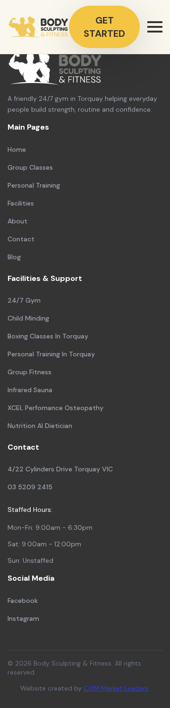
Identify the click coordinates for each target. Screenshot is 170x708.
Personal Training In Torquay (51, 354)
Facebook (23, 600)
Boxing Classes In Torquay (48, 336)
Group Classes (30, 167)
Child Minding (28, 318)
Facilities (21, 203)
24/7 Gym (24, 300)
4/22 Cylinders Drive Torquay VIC (60, 469)
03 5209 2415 (30, 487)
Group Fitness (29, 372)
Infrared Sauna (30, 390)
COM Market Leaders (116, 688)
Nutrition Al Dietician (40, 425)
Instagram (23, 618)
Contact (21, 239)
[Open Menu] (154, 26)
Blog (14, 257)
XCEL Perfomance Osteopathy (55, 407)
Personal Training (34, 185)
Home (17, 149)
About (17, 221)
